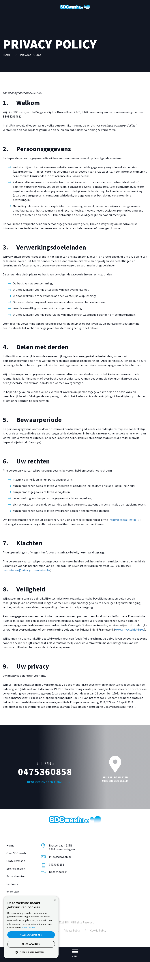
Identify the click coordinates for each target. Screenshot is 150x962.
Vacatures (12, 892)
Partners (12, 884)
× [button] (54, 900)
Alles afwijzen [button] (31, 944)
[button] (31, 952)
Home (10, 845)
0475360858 (45, 772)
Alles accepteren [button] (31, 934)
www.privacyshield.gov (129, 629)
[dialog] (31, 927)
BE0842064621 (58, 872)
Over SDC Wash (16, 853)
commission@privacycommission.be (26, 570)
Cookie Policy (98, 930)
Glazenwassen (15, 861)
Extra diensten (15, 876)
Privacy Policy (30, 55)
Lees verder (28, 927)
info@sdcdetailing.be (122, 519)
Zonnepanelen (15, 868)
